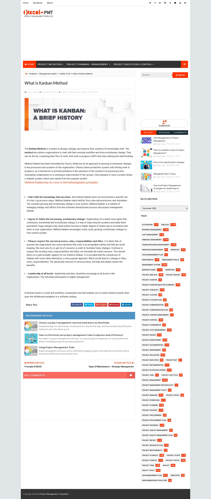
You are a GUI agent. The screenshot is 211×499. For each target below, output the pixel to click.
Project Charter (149, 280)
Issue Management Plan (152, 255)
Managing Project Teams (165, 173)
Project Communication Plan (155, 310)
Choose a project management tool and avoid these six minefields (74, 322)
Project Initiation (49, 64)
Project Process (149, 410)
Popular (164, 132)
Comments (180, 132)
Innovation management (152, 250)
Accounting (147, 225)
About (50, 3)
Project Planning (150, 405)
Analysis (64, 92)
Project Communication (152, 305)
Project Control (149, 320)
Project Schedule (150, 455)
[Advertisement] (105, 41)
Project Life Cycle (170, 375)
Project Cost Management (154, 330)
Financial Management (152, 240)
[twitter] (150, 3)
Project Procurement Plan (154, 420)
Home (25, 3)
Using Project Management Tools (56, 347)
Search (180, 75)
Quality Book (164, 125)
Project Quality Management (155, 430)
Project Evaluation (150, 355)
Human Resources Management (155, 245)
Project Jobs (148, 375)
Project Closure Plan (152, 300)
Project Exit (171, 360)
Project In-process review (154, 370)
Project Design (149, 335)
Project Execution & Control (133, 64)
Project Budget (173, 275)
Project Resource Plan (152, 445)
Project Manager (149, 395)
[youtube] (180, 3)
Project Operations (151, 400)
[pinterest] (185, 3)
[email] (175, 3)
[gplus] (160, 3)
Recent (148, 132)
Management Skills (170, 260)
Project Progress (150, 425)
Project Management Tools (154, 390)
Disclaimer (37, 3)
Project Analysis (149, 275)
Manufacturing (149, 270)
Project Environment (151, 350)
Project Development (151, 340)
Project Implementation (152, 365)
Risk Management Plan (152, 475)
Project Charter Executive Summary (158, 285)
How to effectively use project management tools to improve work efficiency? (81, 335)
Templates (175, 475)
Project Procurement (152, 415)
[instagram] (165, 3)
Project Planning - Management (87, 64)
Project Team (148, 465)
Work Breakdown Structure (154, 480)
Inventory (175, 250)
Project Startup (149, 460)
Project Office (172, 395)
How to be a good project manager (169, 162)
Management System (78, 92)
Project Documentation (152, 345)
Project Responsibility (152, 450)
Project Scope (173, 455)
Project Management (151, 380)
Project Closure (35, 71)
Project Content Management (155, 315)
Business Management (152, 230)
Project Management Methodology (157, 385)
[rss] (170, 3)
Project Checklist (150, 290)
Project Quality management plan (157, 435)
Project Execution (150, 360)
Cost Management (150, 235)
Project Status (173, 460)
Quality (166, 465)
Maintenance (147, 260)
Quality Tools (93, 92)
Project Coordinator (151, 325)
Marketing (169, 270)
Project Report (149, 440)
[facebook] (155, 3)
